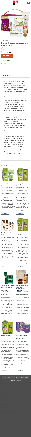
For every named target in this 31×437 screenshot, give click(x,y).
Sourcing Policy (5, 409)
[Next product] (2, 48)
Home (3, 40)
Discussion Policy (5, 424)
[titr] (15, 3)
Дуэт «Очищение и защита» (21, 183)
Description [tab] (6, 75)
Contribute (4, 414)
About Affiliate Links (6, 422)
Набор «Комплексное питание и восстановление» (22, 287)
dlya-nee (9, 40)
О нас (2, 431)
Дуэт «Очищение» (6, 183)
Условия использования (7, 388)
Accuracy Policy (5, 407)
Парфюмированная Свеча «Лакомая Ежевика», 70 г (21, 337)
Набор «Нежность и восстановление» (6, 336)
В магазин (7, 56)
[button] (2, 3)
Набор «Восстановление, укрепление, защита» (8, 286)
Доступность (4, 393)
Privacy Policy (5, 395)
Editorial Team (5, 402)
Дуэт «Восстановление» (22, 233)
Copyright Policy (5, 417)
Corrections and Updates (7, 412)
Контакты (3, 434)
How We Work (5, 404)
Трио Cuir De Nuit (6, 233)
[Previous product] (6, 48)
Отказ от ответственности (8, 390)
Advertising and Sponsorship (8, 419)
